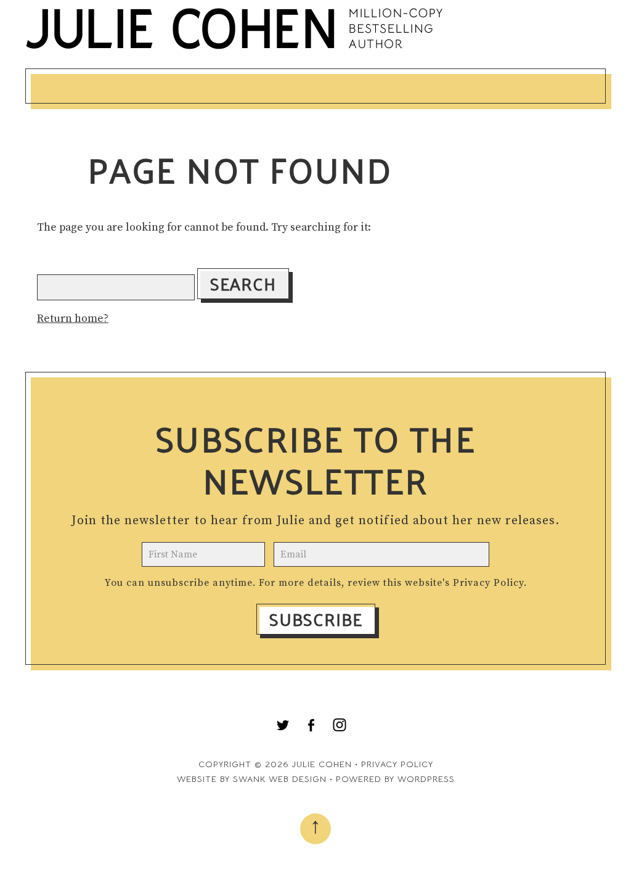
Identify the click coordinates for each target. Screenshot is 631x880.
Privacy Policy (488, 583)
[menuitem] (282, 725)
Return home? (72, 319)
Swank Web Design (280, 778)
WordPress (426, 778)
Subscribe (315, 619)
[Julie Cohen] (235, 49)
